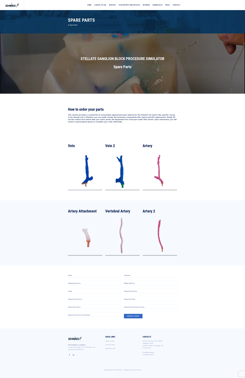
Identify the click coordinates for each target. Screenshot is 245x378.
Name (70, 275)
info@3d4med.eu (148, 352)
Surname (127, 275)
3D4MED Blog (157, 5)
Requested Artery (130, 291)
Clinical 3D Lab (100, 5)
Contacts (176, 5)
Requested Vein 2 (74, 307)
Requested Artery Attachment (79, 315)
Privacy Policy (110, 345)
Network (146, 5)
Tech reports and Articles (129, 5)
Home (89, 5)
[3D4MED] (11, 5)
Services (112, 5)
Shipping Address (74, 283)
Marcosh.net (137, 370)
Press (167, 5)
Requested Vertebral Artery (134, 307)
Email (70, 291)
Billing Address (129, 283)
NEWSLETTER (110, 348)
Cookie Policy (110, 341)
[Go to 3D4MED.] (68, 25)
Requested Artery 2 (75, 299)
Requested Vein (129, 299)
